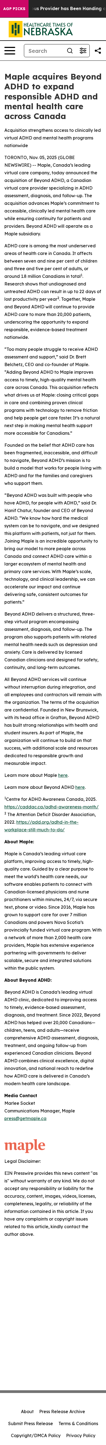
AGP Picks (14, 8)
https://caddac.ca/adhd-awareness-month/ (51, 807)
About (27, 1411)
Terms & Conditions (78, 1423)
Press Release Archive (62, 1411)
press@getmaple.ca (25, 1118)
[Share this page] (98, 50)
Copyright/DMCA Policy (36, 1435)
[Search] (69, 50)
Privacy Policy (80, 1435)
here (63, 775)
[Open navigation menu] (9, 50)
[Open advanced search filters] (82, 50)
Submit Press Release (30, 1423)
